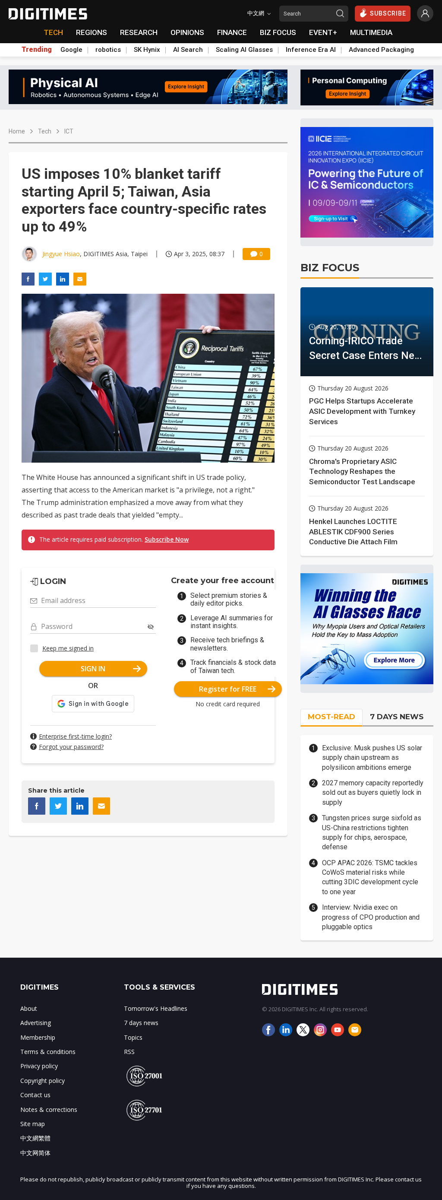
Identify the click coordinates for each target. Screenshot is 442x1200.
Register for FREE (227, 689)
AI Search (188, 50)
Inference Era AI (311, 50)
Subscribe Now (167, 539)
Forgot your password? (71, 747)
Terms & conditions (48, 1052)
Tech (44, 131)
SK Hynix (147, 50)
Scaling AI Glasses (244, 50)
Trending (37, 50)
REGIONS (91, 32)
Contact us (35, 1095)
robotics (108, 50)
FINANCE (232, 32)
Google (71, 50)
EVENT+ (323, 32)
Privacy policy (39, 1066)
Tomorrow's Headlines (155, 1008)
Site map (32, 1124)
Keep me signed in (68, 648)
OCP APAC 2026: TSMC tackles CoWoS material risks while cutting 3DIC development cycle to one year (370, 877)
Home (17, 131)
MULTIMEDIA (371, 32)
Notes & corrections (48, 1109)
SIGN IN (93, 668)
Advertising (35, 1023)
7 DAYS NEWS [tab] (396, 716)
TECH (53, 32)
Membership (37, 1037)
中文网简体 (35, 1153)
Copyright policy (42, 1080)
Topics (133, 1037)
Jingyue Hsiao (61, 254)
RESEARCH (139, 32)
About (28, 1008)
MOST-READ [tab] (331, 716)
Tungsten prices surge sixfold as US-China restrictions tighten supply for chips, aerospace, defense (371, 832)
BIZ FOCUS (278, 32)
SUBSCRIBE (388, 13)
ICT (68, 131)
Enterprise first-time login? (75, 736)
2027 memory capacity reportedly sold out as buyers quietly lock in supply (372, 792)
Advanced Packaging (381, 50)
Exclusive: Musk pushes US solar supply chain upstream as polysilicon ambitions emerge (372, 757)
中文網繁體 (35, 1138)
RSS (129, 1052)
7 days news (141, 1023)
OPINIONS (187, 32)
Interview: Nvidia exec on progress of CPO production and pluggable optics (371, 917)
